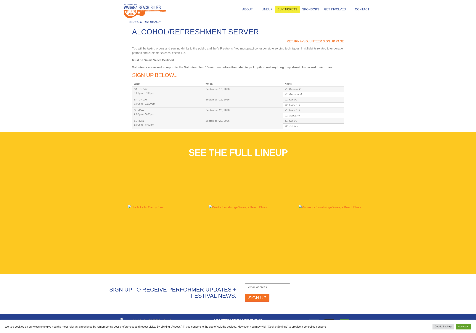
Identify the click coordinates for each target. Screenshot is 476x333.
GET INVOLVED (335, 9)
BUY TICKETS (287, 9)
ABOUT (247, 9)
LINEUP (267, 9)
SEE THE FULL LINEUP (238, 152)
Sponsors (310, 9)
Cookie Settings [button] (443, 326)
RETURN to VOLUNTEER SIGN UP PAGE (315, 41)
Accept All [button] (463, 326)
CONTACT (362, 9)
